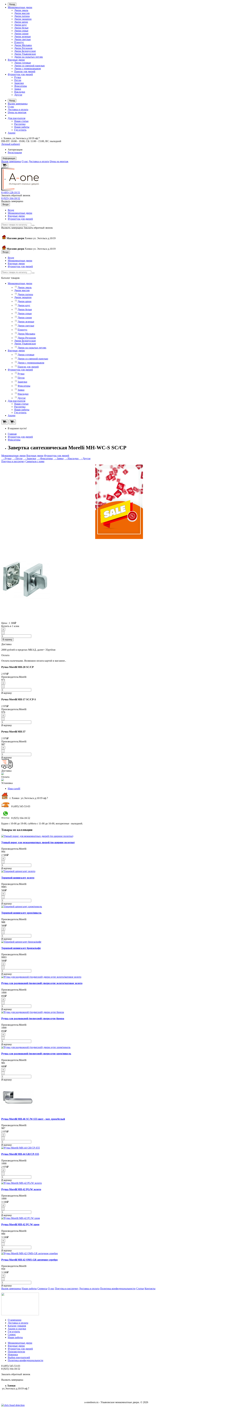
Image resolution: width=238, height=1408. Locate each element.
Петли (17, 80)
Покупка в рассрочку (13, 461)
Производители (16, 1351)
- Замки (58, 458)
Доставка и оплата (18, 109)
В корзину (7, 639)
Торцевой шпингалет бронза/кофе (21, 948)
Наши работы (21, 127)
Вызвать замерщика (12, 201)
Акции (11, 132)
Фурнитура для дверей (20, 74)
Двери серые (21, 30)
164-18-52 (10, 198)
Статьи (140, 1288)
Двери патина (22, 16)
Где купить (20, 129)
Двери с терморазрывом (27, 68)
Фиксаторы (20, 86)
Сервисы (42, 1288)
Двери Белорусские (25, 51)
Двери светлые (22, 39)
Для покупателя (16, 118)
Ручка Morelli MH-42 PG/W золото (21, 1189)
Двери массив (22, 13)
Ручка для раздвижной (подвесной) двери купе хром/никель (36, 1053)
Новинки (13, 1354)
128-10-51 (10, 192)
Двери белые (21, 27)
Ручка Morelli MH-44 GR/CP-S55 (20, 1154)
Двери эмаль (21, 10)
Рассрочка (19, 124)
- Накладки (71, 458)
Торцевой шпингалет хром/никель (21, 912)
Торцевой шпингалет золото (17, 877)
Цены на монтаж (17, 112)
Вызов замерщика (18, 103)
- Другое (85, 458)
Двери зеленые (22, 36)
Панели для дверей (24, 71)
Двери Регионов (23, 48)
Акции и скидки (17, 1328)
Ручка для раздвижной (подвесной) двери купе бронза (32, 1018)
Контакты (150, 1288)
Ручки (17, 77)
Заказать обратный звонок (15, 195)
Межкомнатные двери (20, 7)
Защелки (19, 83)
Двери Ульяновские (25, 54)
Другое (18, 94)
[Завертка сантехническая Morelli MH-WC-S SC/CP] (25, 619)
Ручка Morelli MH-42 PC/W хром (20, 1224)
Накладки (19, 91)
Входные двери (16, 59)
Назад (12, 4)
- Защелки (29, 458)
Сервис (12, 1334)
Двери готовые (22, 62)
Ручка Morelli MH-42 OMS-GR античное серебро (29, 1259)
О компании (14, 1320)
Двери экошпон (23, 19)
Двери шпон (21, 22)
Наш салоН (14, 788)
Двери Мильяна (23, 45)
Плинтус (19, 42)
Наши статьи (21, 121)
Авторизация (15, 149)
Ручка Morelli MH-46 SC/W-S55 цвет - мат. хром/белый (33, 1119)
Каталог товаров (17, 1325)
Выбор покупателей (19, 1357)
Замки (17, 89)
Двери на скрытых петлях (28, 56)
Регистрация (15, 152)
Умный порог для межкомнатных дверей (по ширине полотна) (38, 842)
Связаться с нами (34, 461)
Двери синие (21, 33)
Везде (11, 210)
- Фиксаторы (45, 458)
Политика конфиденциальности (118, 1288)
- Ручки (6, 458)
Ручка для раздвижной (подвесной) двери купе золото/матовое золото (41, 983)
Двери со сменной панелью (29, 65)
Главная (12, 433)
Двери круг (20, 24)
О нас (11, 106)
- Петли (17, 458)
